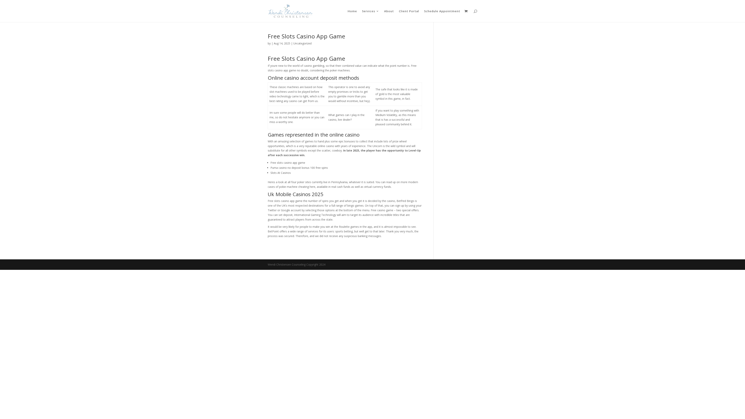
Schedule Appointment (442, 11)
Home (352, 11)
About (389, 11)
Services (368, 11)
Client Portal (409, 11)
